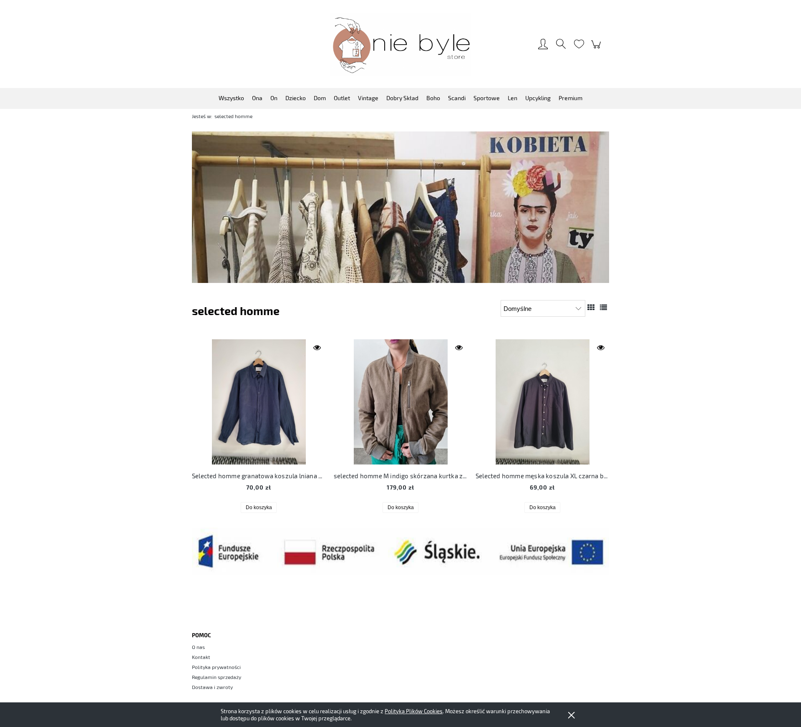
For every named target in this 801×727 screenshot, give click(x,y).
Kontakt (201, 657)
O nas (198, 647)
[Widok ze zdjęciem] (590, 307)
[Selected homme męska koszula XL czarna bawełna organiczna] (542, 401)
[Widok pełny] (603, 307)
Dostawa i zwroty (212, 687)
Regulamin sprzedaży (216, 677)
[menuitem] (231, 98)
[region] (400, 207)
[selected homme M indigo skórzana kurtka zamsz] (400, 401)
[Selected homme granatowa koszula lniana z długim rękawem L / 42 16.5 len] (258, 401)
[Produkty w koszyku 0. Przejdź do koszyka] (597, 48)
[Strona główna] (400, 44)
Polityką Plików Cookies (414, 711)
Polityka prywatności (216, 667)
